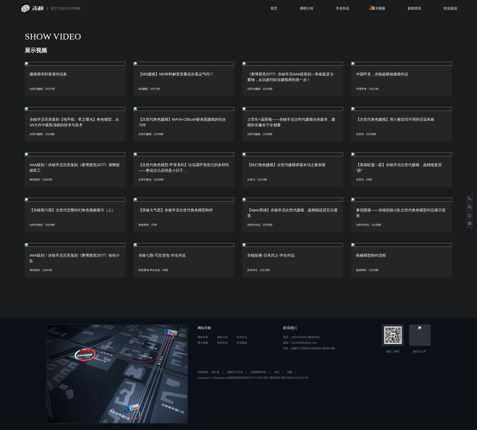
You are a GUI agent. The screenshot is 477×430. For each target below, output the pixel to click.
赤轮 (276, 372)
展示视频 (378, 8)
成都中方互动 (235, 372)
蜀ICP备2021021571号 (294, 377)
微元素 (215, 372)
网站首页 (203, 337)
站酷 (289, 372)
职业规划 (450, 8)
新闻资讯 (414, 8)
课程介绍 (306, 8)
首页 (274, 8)
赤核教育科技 (258, 372)
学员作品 (342, 8)
